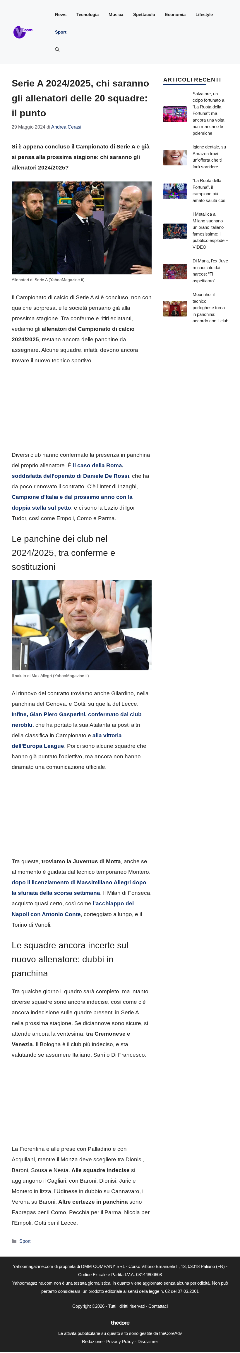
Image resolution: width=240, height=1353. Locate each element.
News (60, 14)
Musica (116, 14)
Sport (60, 32)
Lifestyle (204, 14)
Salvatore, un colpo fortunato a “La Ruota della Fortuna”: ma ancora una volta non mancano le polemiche (208, 113)
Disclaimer (148, 1341)
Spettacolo (144, 14)
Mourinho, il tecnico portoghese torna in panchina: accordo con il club (210, 307)
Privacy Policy (120, 1341)
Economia (175, 14)
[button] (57, 49)
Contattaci (158, 1306)
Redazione (92, 1341)
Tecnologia (87, 14)
